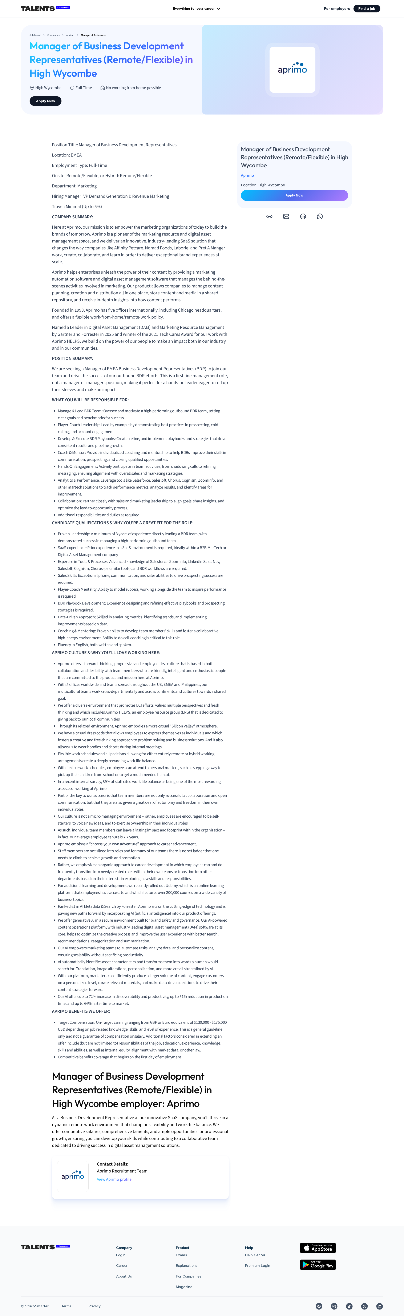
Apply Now (45, 101)
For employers (337, 8)
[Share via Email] (286, 216)
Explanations (187, 1265)
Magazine (184, 1286)
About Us (124, 1276)
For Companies (188, 1276)
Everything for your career (194, 9)
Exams (181, 1255)
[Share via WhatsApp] (319, 216)
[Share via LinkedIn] (303, 216)
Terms (66, 1306)
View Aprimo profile (114, 1179)
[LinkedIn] (379, 1306)
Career (122, 1265)
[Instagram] (334, 1306)
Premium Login (257, 1265)
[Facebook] (319, 1306)
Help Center (255, 1255)
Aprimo (247, 176)
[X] (364, 1306)
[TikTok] (349, 1306)
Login (120, 1255)
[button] (269, 216)
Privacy (95, 1306)
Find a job (366, 8)
